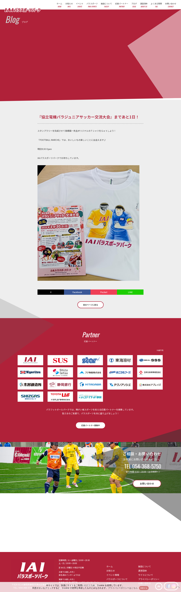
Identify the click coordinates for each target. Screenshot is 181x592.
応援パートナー (121, 5)
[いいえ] (177, 587)
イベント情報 (112, 574)
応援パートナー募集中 (90, 425)
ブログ (134, 5)
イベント (79, 5)
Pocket (103, 292)
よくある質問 (156, 5)
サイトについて (145, 574)
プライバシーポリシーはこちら (123, 588)
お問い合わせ (170, 5)
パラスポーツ (92, 5)
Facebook (77, 292)
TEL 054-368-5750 (142, 466)
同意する (143, 588)
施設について (106, 5)
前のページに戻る (90, 304)
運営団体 (143, 5)
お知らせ (69, 5)
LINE (130, 292)
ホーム (59, 5)
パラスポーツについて (117, 579)
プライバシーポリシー (148, 579)
